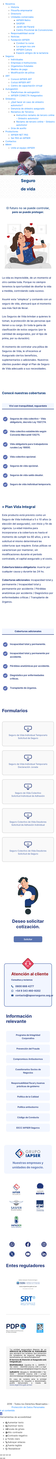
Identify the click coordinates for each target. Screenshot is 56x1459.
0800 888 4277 (24, 986)
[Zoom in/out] (10, 1454)
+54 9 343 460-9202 (28, 990)
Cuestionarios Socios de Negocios (28, 1071)
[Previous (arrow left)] (1, 1458)
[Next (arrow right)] (4, 1458)
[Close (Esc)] (1, 1454)
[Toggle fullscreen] (7, 1454)
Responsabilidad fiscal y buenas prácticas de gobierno (28, 1085)
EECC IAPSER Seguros (28, 1127)
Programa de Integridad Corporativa (28, 1037)
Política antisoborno (28, 1107)
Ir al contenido (7, 1410)
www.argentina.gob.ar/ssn (21, 1385)
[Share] (4, 1454)
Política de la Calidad (28, 1096)
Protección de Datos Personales (28, 1407)
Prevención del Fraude (28, 1048)
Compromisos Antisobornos (28, 1059)
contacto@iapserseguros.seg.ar (34, 995)
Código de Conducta (28, 1117)
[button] (1, 1413)
